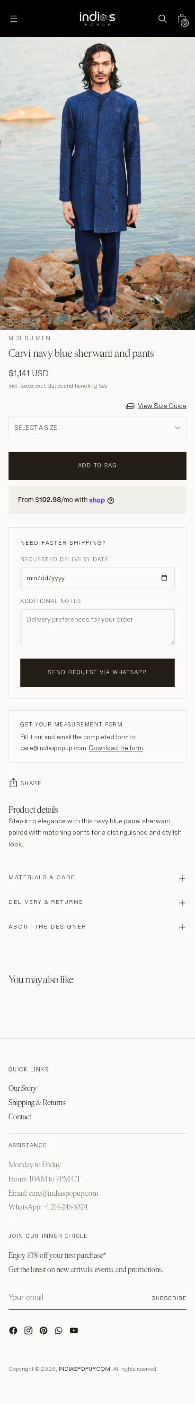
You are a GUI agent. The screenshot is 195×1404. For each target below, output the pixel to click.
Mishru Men (30, 338)
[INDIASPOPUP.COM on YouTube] (74, 1333)
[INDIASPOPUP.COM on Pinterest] (44, 1333)
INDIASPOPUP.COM (84, 1368)
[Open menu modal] (13, 18)
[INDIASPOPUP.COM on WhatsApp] (59, 1333)
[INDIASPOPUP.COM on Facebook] (14, 1333)
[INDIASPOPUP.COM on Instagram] (29, 1333)
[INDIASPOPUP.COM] (97, 18)
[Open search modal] (162, 18)
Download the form (116, 748)
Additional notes (50, 601)
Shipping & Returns (37, 1102)
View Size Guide (162, 405)
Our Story (23, 1088)
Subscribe (169, 1298)
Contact (20, 1117)
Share (31, 783)
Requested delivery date (64, 559)
